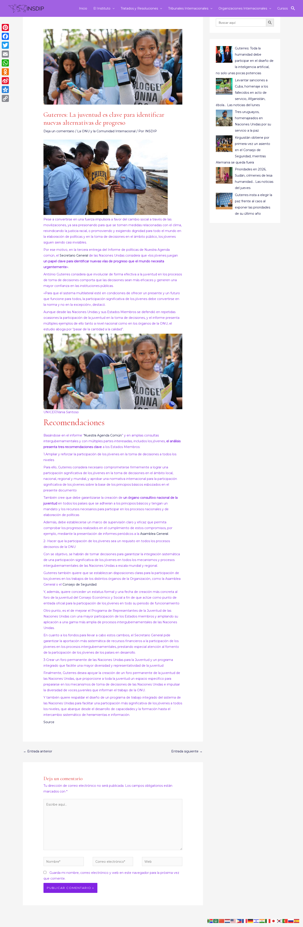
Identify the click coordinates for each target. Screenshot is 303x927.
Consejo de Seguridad (79, 584)
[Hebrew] (256, 921)
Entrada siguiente (187, 751)
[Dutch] (227, 921)
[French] (245, 921)
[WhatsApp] (5, 62)
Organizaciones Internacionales (242, 8)
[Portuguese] (285, 921)
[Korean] (279, 921)
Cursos (282, 8)
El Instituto (101, 8)
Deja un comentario (58, 131)
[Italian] (268, 921)
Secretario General (74, 255)
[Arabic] (216, 921)
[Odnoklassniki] (5, 71)
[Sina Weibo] (5, 80)
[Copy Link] (5, 98)
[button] (293, 8)
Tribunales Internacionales (188, 8)
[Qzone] (5, 89)
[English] (233, 921)
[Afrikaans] (210, 921)
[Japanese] (274, 921)
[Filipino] (239, 921)
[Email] (5, 54)
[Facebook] (5, 36)
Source (48, 722)
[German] (251, 921)
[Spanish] (297, 921)
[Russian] (291, 921)
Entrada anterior (37, 751)
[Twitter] (5, 45)
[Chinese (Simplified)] (222, 921)
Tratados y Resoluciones (139, 8)
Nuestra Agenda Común (103, 435)
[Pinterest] (5, 27)
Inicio (83, 8)
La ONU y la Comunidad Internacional (106, 131)
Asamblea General (154, 534)
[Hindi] (262, 921)
